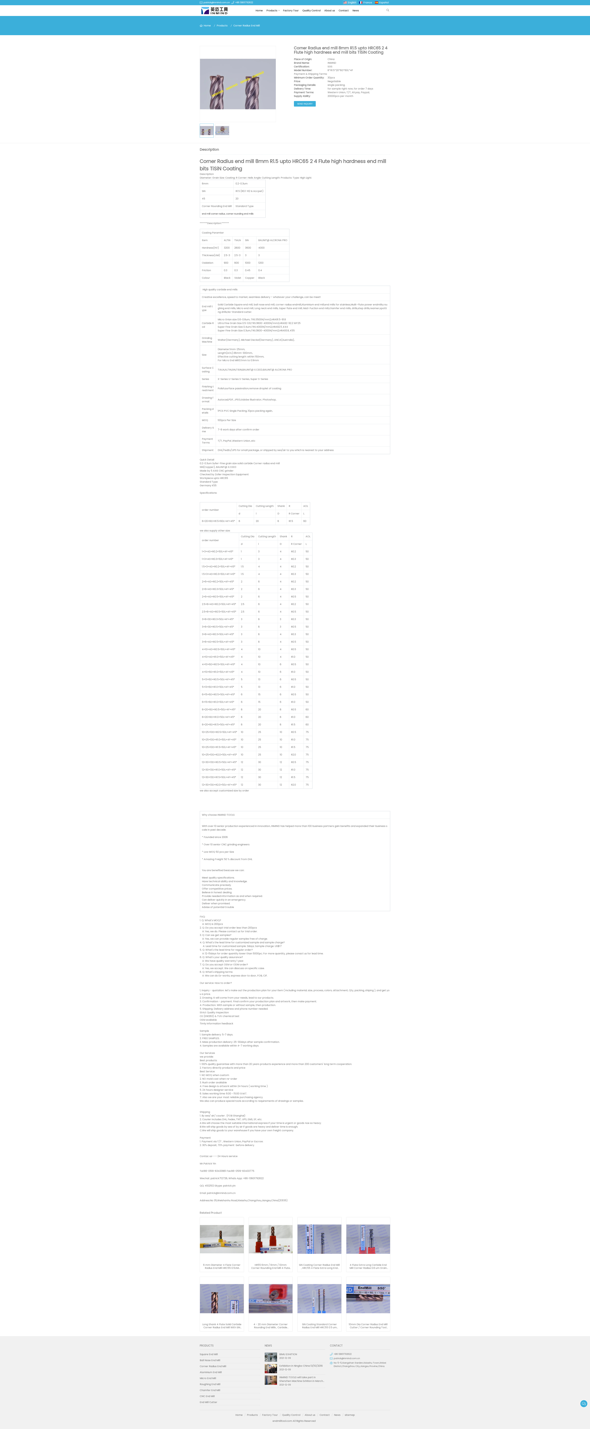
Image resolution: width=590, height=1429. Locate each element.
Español (384, 2)
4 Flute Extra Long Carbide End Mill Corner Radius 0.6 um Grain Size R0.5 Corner (368, 1266)
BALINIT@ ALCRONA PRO (277, 369)
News (355, 10)
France (367, 2)
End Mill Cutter (208, 1402)
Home (259, 10)
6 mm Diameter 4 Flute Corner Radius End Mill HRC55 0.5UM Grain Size (221, 1266)
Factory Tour (291, 10)
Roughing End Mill (210, 1384)
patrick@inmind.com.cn (217, 2)
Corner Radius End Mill (246, 25)
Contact (344, 10)
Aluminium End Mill (211, 1372)
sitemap (350, 1415)
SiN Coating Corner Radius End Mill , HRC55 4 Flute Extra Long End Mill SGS (319, 1266)
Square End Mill (209, 1354)
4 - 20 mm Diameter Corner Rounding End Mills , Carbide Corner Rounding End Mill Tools (270, 1326)
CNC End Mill (207, 1396)
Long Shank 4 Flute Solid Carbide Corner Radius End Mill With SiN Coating (221, 1326)
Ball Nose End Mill (210, 1360)
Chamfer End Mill (210, 1390)
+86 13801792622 (244, 2)
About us (329, 10)
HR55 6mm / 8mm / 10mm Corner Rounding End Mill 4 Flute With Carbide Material (270, 1266)
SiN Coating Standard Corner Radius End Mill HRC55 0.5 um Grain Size (319, 1326)
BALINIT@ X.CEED (252, 369)
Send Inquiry (305, 104)
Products (271, 10)
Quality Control (311, 10)
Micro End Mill (208, 1378)
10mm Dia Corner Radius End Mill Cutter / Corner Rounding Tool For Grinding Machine (368, 1326)
